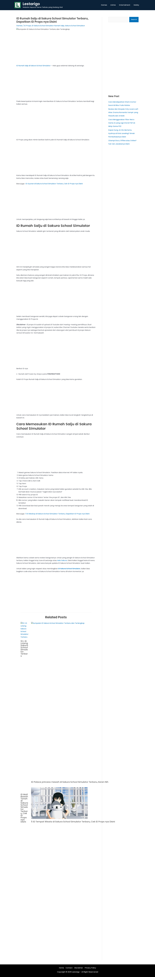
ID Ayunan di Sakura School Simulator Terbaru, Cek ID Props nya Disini (54, 183)
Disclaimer (78, 968)
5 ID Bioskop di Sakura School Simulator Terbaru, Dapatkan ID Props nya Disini (57, 514)
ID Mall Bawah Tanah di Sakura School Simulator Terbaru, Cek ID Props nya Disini (24, 808)
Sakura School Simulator (75, 25)
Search (134, 19)
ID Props (27, 25)
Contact (69, 968)
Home (61, 968)
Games (19, 25)
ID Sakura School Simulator (69, 568)
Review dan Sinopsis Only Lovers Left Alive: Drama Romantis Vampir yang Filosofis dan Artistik (123, 112)
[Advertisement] (56, 48)
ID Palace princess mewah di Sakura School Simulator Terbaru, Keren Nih (69, 781)
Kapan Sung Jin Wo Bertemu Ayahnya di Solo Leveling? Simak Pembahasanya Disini (121, 133)
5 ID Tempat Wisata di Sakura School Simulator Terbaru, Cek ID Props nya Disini (73, 821)
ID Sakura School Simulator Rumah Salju (48, 25)
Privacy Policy (90, 968)
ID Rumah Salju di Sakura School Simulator (33, 65)
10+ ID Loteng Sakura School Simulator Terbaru (24, 648)
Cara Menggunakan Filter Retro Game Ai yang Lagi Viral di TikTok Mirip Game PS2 (121, 122)
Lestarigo (31, 3)
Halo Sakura (62, 560)
